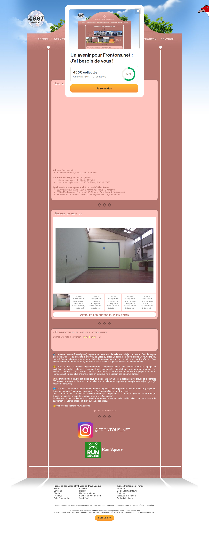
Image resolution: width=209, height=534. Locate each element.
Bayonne (58, 491)
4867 (36, 18)
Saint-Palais (84, 498)
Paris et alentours (125, 498)
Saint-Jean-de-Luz (62, 498)
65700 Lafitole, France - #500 (70, 190)
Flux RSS (120, 505)
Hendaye (58, 496)
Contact (167, 39)
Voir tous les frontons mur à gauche (73, 406)
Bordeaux (121, 488)
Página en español (146, 505)
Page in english (131, 505)
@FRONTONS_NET (112, 430)
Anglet (57, 488)
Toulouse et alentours (126, 496)
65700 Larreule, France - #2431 (71, 194)
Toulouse (121, 493)
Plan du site (87, 505)
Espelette (83, 488)
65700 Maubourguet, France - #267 (73, 192)
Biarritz (57, 493)
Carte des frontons (101, 505)
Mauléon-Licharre (87, 493)
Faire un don (104, 518)
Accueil (43, 39)
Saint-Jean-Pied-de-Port (90, 496)
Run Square (112, 449)
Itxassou (83, 491)
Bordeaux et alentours (127, 491)
